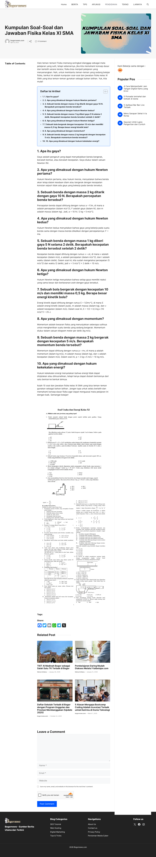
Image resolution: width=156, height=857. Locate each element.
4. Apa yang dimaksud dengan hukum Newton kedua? (70, 110)
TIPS (85, 4)
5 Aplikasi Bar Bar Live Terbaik (134, 106)
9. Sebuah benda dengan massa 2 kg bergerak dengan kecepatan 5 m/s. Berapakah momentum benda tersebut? (75, 136)
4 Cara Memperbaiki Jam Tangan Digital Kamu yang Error (136, 88)
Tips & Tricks (55, 836)
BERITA (74, 4)
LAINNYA (137, 4)
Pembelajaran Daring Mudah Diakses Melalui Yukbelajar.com (91, 667)
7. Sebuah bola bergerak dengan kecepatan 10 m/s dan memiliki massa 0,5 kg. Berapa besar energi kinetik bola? (73, 126)
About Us (92, 824)
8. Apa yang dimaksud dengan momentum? (65, 131)
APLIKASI (96, 4)
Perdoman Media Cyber (98, 836)
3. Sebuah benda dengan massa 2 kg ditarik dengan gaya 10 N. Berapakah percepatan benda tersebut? (74, 105)
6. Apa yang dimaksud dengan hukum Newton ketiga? (70, 121)
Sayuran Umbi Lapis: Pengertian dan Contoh (134, 123)
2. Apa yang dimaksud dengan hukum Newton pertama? (71, 100)
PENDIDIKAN (111, 4)
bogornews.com (17, 40)
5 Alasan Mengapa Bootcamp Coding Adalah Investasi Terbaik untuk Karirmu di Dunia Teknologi (92, 707)
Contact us (92, 828)
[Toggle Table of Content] (104, 91)
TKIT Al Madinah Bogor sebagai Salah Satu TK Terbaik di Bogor (53, 667)
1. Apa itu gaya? (51, 96)
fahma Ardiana (42, 672)
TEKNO (125, 4)
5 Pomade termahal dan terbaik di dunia (135, 97)
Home (64, 4)
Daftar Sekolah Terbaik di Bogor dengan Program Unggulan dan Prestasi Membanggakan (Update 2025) (54, 708)
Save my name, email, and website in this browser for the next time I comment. (66, 786)
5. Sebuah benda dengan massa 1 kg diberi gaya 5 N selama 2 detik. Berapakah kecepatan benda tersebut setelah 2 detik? (73, 115)
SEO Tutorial (55, 824)
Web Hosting (55, 828)
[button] (147, 4)
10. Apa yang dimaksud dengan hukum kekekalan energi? (72, 141)
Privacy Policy (94, 832)
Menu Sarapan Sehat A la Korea (135, 114)
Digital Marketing (57, 832)
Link (37, 41)
